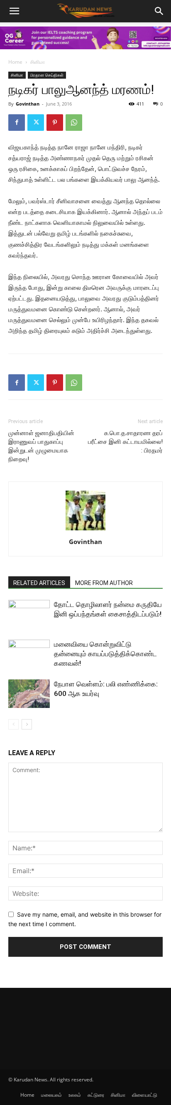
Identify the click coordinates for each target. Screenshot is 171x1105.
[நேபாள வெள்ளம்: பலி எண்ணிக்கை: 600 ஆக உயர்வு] (29, 693)
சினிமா (37, 61)
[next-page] (27, 724)
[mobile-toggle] (14, 11)
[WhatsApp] (74, 122)
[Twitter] (35, 122)
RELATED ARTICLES (39, 583)
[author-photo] (85, 530)
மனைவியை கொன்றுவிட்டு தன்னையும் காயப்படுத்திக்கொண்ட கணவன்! (105, 653)
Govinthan (27, 104)
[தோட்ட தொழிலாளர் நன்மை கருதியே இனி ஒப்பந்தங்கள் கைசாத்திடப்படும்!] (29, 614)
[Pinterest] (54, 122)
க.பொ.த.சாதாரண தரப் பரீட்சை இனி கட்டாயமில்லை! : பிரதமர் (125, 441)
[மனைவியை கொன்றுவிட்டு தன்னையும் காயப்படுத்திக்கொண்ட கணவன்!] (29, 654)
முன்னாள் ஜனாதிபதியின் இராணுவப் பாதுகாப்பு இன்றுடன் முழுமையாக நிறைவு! (41, 446)
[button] (159, 11)
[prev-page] (13, 724)
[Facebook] (16, 122)
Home (15, 61)
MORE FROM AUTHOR (104, 583)
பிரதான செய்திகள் (47, 75)
